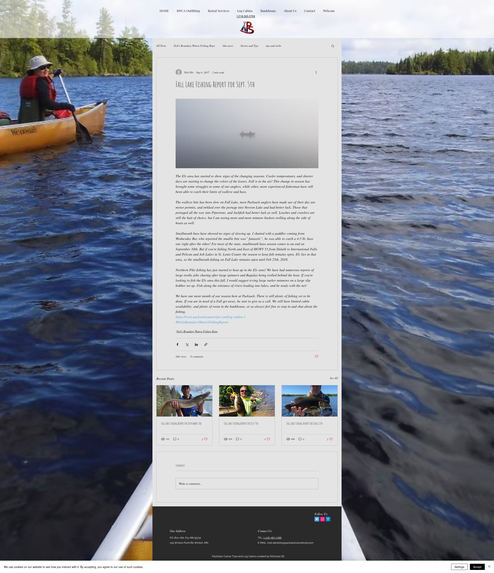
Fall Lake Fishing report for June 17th (304, 423)
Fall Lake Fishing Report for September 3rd (181, 423)
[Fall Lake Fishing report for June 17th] (310, 401)
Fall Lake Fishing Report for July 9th (241, 423)
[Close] (489, 567)
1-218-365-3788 (272, 537)
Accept (477, 567)
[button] (333, 45)
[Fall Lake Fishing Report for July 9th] (247, 401)
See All (334, 378)
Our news (228, 46)
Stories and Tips (249, 46)
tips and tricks (273, 46)
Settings (459, 567)
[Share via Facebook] (177, 344)
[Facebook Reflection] (328, 519)
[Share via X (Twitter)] (187, 344)
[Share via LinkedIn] (196, 344)
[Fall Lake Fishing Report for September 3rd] (184, 401)
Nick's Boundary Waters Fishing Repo (194, 46)
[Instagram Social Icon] (322, 519)
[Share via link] (206, 344)
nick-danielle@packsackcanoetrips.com (290, 542)
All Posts (161, 46)
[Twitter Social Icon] (317, 519)
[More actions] (316, 72)
